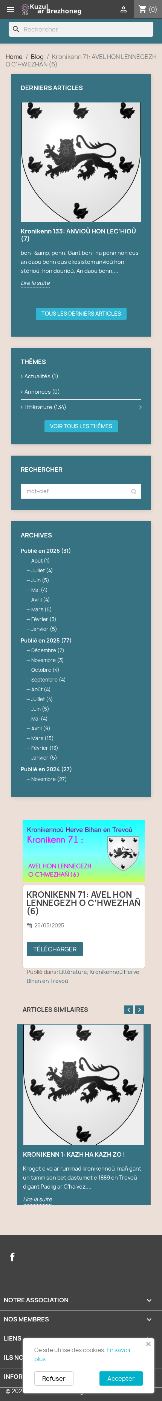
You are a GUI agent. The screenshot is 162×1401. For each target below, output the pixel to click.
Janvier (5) (44, 629)
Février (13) (44, 748)
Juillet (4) (42, 570)
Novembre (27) (49, 779)
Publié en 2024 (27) (46, 769)
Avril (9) (40, 728)
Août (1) (40, 560)
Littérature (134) (45, 407)
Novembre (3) (47, 660)
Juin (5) (40, 580)
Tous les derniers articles (81, 313)
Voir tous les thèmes (81, 426)
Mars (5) (41, 609)
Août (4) (41, 689)
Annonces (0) (42, 391)
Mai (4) (39, 590)
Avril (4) (40, 599)
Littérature (73, 971)
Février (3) (44, 619)
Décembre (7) (47, 650)
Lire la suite (35, 282)
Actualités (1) (41, 376)
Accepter (121, 1378)
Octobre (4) (45, 670)
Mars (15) (42, 738)
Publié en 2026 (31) (46, 550)
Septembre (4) (48, 679)
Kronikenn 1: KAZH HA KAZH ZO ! (74, 1154)
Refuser (54, 1378)
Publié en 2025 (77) (46, 640)
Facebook (12, 1257)
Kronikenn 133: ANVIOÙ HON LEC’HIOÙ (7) (78, 235)
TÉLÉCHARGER (54, 949)
